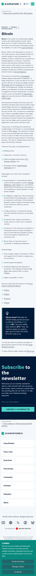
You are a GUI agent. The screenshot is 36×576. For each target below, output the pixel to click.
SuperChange (22, 165)
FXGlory (6, 290)
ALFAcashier (8, 168)
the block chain (26, 107)
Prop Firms (8, 460)
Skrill (13, 185)
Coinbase (19, 85)
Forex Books (8, 469)
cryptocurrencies (27, 48)
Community (8, 477)
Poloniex (7, 161)
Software (7, 486)
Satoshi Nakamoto (20, 72)
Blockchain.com (7, 85)
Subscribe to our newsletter (18, 409)
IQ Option (7, 298)
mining (15, 131)
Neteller (31, 183)
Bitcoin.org (30, 351)
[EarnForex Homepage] (11, 4)
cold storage (6, 98)
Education (7, 494)
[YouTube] (3, 522)
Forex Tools (8, 452)
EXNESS (6, 294)
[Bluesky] (32, 522)
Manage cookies (18, 567)
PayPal (18, 185)
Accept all (18, 572)
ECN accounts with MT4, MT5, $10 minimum (17, 13)
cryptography (25, 76)
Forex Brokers (9, 443)
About (6, 503)
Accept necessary (18, 561)
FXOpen (6, 303)
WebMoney (8, 185)
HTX (26, 159)
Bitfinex (13, 161)
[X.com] (18, 522)
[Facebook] (25, 522)
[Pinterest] (10, 522)
